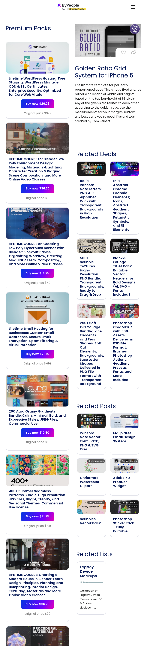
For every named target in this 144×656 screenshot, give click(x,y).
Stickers (132, 506)
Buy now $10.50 (37, 433)
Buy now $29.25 (38, 103)
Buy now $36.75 (38, 188)
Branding (132, 241)
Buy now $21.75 (37, 354)
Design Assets (96, 164)
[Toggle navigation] (133, 7)
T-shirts (133, 249)
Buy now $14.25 (37, 273)
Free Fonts (98, 420)
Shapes (133, 168)
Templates (119, 249)
